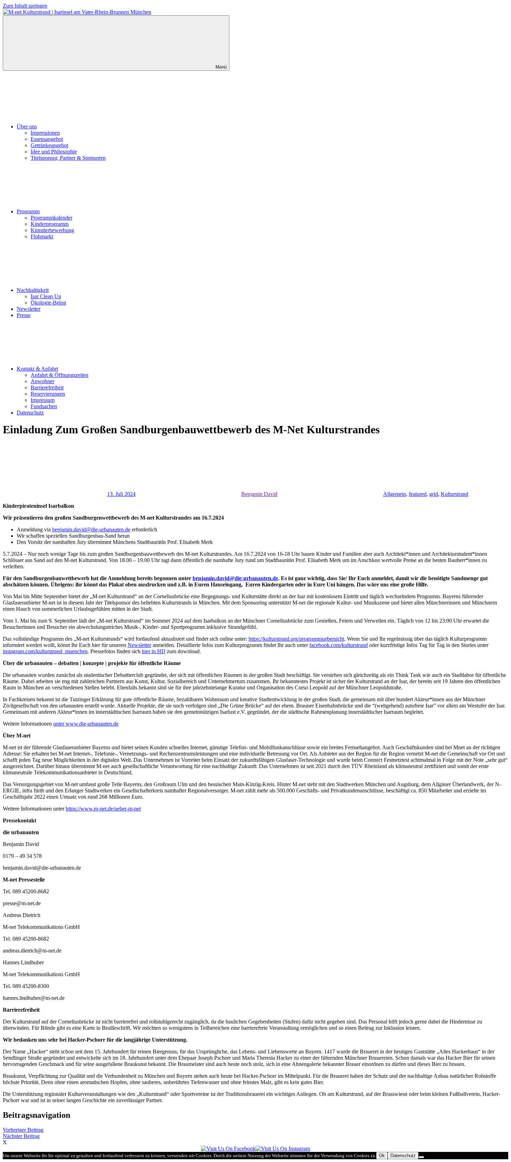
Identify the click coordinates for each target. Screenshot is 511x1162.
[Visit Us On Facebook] (228, 1149)
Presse (24, 315)
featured (418, 494)
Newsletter (28, 309)
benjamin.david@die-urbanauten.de (91, 529)
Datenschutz (30, 413)
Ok (382, 1155)
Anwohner (42, 381)
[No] (421, 1157)
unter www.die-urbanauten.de (86, 724)
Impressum (43, 400)
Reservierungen (48, 394)
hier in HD (153, 651)
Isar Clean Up (46, 296)
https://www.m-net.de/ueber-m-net (103, 809)
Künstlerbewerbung (52, 230)
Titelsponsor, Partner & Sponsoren (68, 158)
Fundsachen (44, 406)
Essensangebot (47, 139)
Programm (28, 211)
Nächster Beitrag (21, 1136)
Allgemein (394, 494)
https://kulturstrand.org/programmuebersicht (296, 639)
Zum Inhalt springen (25, 6)
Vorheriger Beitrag (23, 1130)
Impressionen (45, 133)
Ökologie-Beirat (48, 303)
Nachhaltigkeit (33, 290)
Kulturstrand (454, 494)
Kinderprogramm (49, 224)
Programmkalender (51, 218)
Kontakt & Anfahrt (37, 369)
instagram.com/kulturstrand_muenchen (45, 651)
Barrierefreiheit (47, 387)
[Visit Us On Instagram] (283, 1149)
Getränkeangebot (49, 145)
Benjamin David (259, 494)
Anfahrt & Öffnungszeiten (59, 375)
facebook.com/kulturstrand (338, 645)
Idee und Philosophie (54, 152)
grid (433, 494)
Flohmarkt (42, 236)
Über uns (27, 126)
